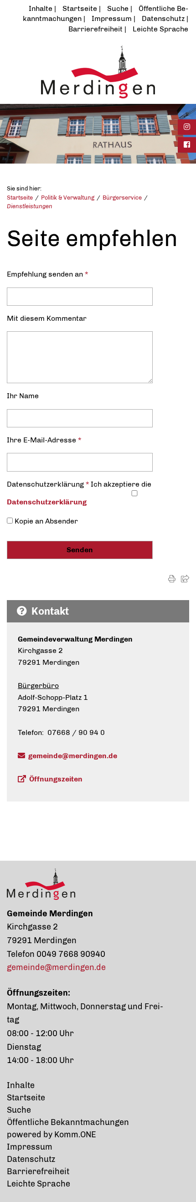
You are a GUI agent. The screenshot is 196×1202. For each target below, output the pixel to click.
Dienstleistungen (29, 206)
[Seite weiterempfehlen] (185, 579)
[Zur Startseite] (98, 71)
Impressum (112, 18)
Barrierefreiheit (95, 29)
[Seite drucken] (171, 579)
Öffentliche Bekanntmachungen (68, 1122)
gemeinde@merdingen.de (72, 755)
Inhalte (40, 8)
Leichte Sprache (160, 29)
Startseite (79, 8)
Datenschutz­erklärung (47, 502)
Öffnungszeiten (56, 779)
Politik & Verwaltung (67, 197)
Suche (118, 8)
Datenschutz (163, 18)
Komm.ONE (75, 1135)
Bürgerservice (122, 197)
